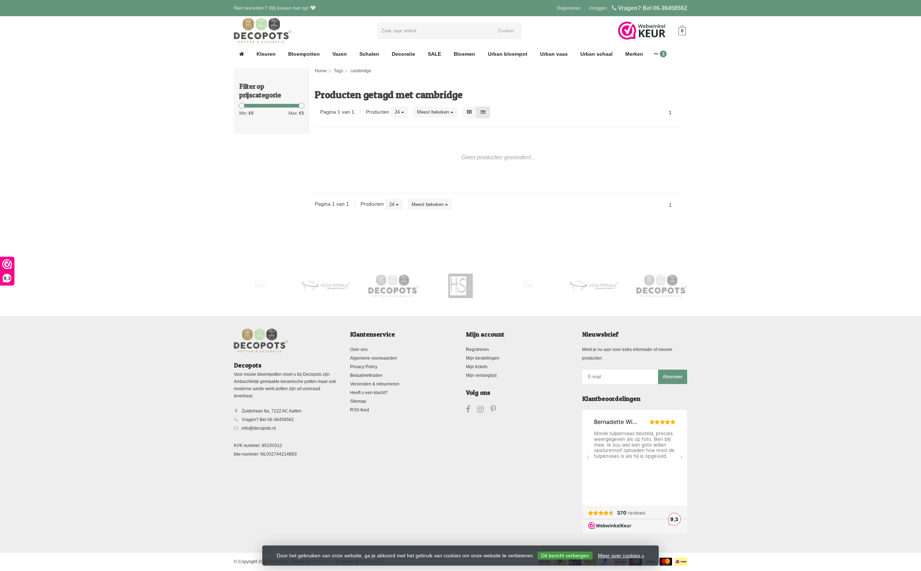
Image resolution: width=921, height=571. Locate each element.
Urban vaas (554, 54)
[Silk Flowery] (259, 284)
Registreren (569, 8)
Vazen (339, 54)
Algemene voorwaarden (373, 358)
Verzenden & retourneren (374, 384)
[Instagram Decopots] (483, 410)
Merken (634, 54)
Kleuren (266, 54)
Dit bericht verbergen (565, 555)
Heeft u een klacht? (369, 392)
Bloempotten (304, 54)
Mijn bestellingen (482, 358)
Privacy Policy (363, 366)
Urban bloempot (507, 54)
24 (398, 112)
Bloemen (464, 54)
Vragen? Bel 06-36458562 (652, 8)
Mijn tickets (476, 366)
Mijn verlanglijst (481, 375)
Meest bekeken (433, 112)
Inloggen (598, 8)
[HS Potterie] (460, 286)
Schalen (369, 54)
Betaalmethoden (366, 375)
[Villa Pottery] (326, 286)
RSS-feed (359, 409)
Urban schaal (596, 54)
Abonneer (672, 376)
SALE (434, 54)
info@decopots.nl (259, 428)
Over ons (359, 349)
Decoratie (403, 54)
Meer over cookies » (621, 555)
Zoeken (506, 30)
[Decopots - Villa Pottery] (393, 286)
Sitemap (358, 401)
